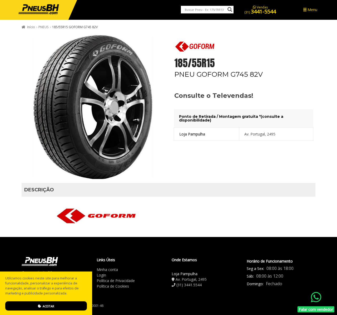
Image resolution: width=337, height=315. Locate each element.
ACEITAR (48, 306)
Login (101, 275)
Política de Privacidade (116, 280)
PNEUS (43, 27)
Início (31, 27)
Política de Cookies (113, 286)
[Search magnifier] (230, 9)
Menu (311, 9)
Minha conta (107, 269)
